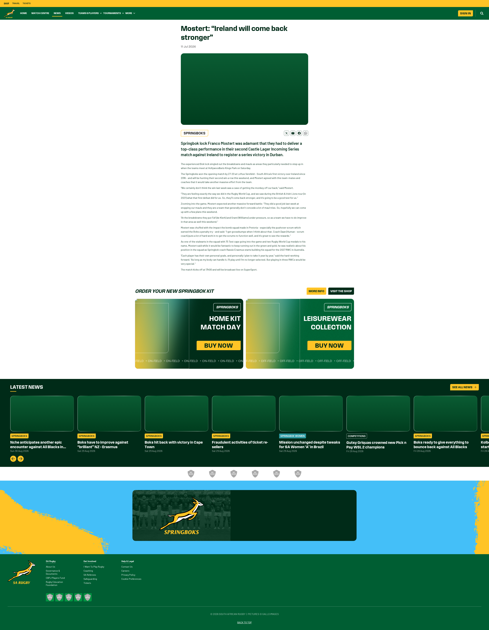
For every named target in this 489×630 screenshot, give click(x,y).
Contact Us (127, 567)
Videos (69, 13)
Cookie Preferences (131, 579)
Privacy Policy (128, 575)
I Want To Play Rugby (94, 567)
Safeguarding (90, 579)
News (57, 13)
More (128, 13)
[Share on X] (286, 133)
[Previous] (13, 459)
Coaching (88, 571)
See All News (462, 387)
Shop (6, 3)
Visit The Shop (341, 291)
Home (23, 13)
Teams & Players (88, 13)
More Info (316, 291)
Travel (16, 3)
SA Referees (90, 575)
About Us (50, 567)
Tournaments (112, 13)
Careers (125, 571)
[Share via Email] (292, 133)
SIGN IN (465, 13)
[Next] (21, 459)
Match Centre (40, 13)
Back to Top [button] (244, 622)
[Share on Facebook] (299, 133)
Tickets (27, 3)
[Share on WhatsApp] (305, 133)
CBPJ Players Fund (55, 578)
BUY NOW (218, 345)
